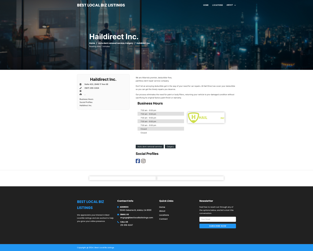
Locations (217, 5)
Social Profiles (86, 102)
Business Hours (86, 99)
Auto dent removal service (111, 43)
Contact (163, 219)
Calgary (129, 43)
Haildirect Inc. (86, 105)
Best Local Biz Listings (101, 5)
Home (206, 5)
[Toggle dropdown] (235, 5)
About (162, 211)
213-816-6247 (126, 225)
